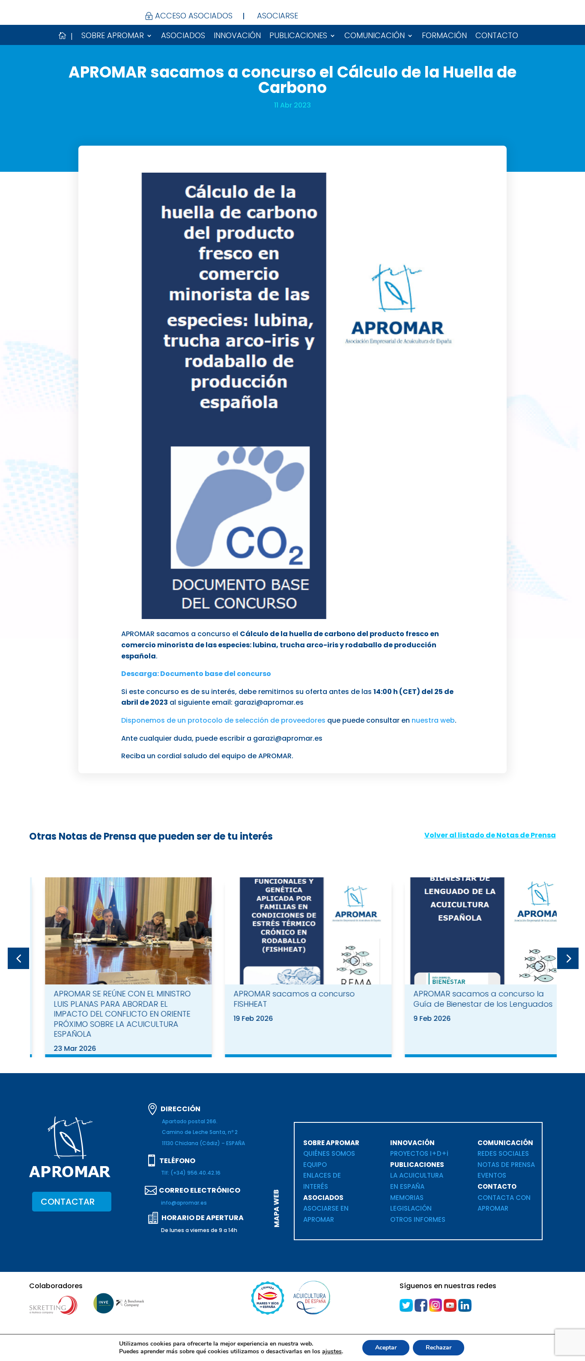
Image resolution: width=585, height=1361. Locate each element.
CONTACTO (496, 37)
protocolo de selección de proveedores (256, 720)
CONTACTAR (68, 1202)
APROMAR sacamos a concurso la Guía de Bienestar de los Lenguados (467, 998)
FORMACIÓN (444, 37)
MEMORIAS (407, 1197)
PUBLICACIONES (298, 37)
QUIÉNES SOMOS (329, 1153)
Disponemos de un (154, 720)
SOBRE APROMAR (112, 37)
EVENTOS (493, 1175)
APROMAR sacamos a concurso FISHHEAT (279, 998)
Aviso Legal (399, 1346)
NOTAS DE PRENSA (506, 1164)
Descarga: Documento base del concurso (196, 674)
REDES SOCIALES (503, 1153)
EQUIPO (315, 1164)
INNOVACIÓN (237, 37)
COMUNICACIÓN (374, 37)
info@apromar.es (184, 1202)
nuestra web (433, 720)
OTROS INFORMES (417, 1219)
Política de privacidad (456, 1346)
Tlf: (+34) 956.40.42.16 (191, 1172)
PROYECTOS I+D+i (419, 1153)
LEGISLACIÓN (411, 1208)
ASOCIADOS (183, 37)
